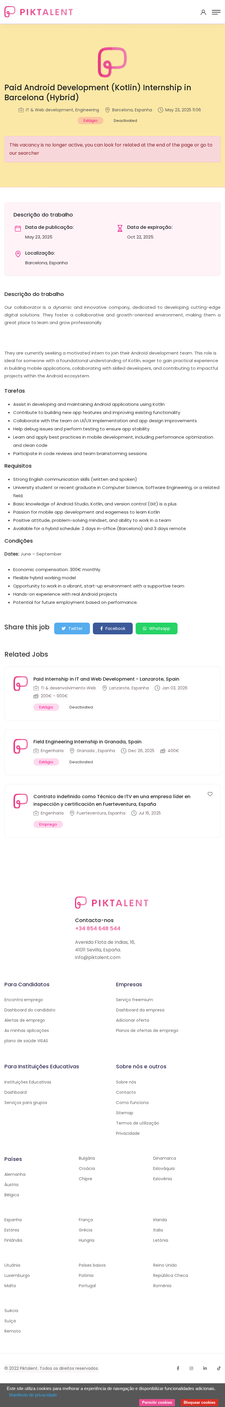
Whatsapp (159, 628)
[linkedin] (205, 1368)
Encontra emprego (23, 1000)
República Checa (170, 1275)
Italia (158, 1230)
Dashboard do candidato (29, 1010)
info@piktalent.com (97, 957)
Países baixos (92, 1265)
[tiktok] (219, 1368)
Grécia (85, 1230)
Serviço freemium (134, 1000)
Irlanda (160, 1220)
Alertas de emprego (24, 1020)
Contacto (126, 1092)
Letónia (160, 1240)
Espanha (13, 1220)
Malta (10, 1286)
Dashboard (15, 1092)
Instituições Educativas (27, 1082)
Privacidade (128, 1133)
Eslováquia (164, 1168)
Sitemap (124, 1113)
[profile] (203, 12)
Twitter (75, 628)
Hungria (86, 1240)
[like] (210, 793)
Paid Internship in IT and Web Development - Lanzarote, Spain (106, 679)
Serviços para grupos (25, 1103)
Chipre (85, 1179)
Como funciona (132, 1103)
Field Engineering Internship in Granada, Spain (87, 741)
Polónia (86, 1275)
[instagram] (191, 1368)
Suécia (11, 1311)
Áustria (11, 1185)
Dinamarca (164, 1158)
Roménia (162, 1286)
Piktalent (29, 1368)
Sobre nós (126, 1082)
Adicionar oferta (132, 1020)
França (86, 1220)
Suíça (10, 1321)
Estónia (11, 1230)
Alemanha (14, 1174)
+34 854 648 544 (97, 928)
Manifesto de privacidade (33, 1394)
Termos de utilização (137, 1123)
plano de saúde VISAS (26, 1041)
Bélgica (11, 1195)
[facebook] (178, 1368)
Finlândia (13, 1240)
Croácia (87, 1168)
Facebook (114, 628)
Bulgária (87, 1158)
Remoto (12, 1331)
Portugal (87, 1286)
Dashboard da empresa (140, 1010)
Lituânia (12, 1265)
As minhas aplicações (26, 1030)
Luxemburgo (17, 1275)
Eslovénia (162, 1179)
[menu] (216, 12)
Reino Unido (165, 1265)
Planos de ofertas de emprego (147, 1030)
